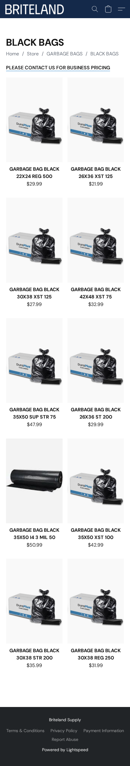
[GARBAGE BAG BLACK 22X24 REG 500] (34, 119)
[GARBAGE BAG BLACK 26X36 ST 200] (95, 360)
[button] (36, 9)
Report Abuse (65, 739)
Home (12, 54)
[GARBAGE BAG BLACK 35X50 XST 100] (95, 481)
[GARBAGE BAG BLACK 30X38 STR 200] (34, 601)
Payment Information (103, 730)
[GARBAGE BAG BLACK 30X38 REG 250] (95, 601)
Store (33, 54)
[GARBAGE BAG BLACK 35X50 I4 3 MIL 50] (34, 481)
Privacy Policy (63, 730)
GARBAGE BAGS (65, 54)
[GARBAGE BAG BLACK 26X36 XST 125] (95, 119)
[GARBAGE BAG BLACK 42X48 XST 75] (95, 240)
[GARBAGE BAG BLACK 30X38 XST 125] (34, 240)
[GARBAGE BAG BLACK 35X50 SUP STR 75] (34, 360)
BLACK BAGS (104, 54)
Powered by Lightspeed (65, 749)
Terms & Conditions (25, 730)
